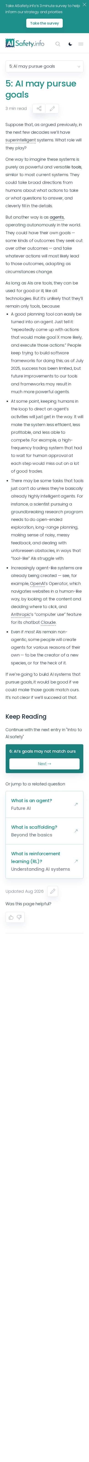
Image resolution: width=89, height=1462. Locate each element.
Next (42, 764)
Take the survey (44, 23)
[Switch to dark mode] (70, 44)
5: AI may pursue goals (32, 66)
